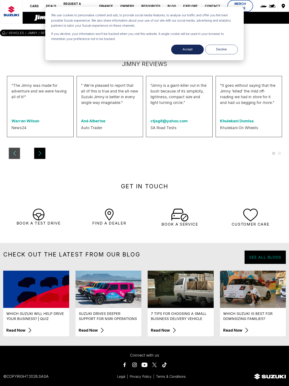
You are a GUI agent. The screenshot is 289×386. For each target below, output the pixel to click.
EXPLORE (190, 6)
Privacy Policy (140, 376)
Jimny (32, 33)
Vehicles (16, 33)
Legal (121, 376)
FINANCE (106, 6)
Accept (188, 49)
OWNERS (127, 6)
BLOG (172, 6)
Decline (221, 49)
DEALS (51, 6)
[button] (14, 153)
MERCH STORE (240, 6)
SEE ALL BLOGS (265, 257)
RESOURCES (150, 6)
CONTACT (212, 6)
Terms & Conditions (171, 376)
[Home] (3, 32)
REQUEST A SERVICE (72, 6)
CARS (34, 6)
